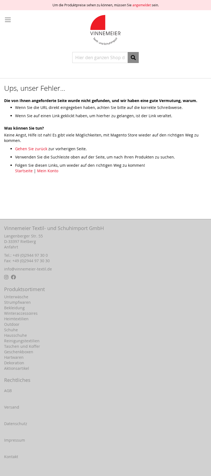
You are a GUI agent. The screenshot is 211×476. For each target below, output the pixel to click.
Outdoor (12, 324)
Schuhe (11, 329)
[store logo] (105, 30)
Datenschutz (15, 423)
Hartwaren (14, 357)
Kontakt (11, 456)
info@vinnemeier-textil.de (28, 269)
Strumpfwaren (17, 302)
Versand (11, 407)
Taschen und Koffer (22, 346)
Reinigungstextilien (22, 340)
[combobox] (100, 57)
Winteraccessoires (21, 313)
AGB (8, 390)
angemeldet (141, 5)
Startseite (24, 170)
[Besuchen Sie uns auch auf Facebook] (13, 277)
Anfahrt (11, 247)
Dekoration (14, 362)
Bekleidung (14, 307)
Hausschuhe (15, 335)
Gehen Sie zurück (31, 148)
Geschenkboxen (18, 351)
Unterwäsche (16, 296)
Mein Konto (47, 170)
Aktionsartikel (16, 368)
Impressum (14, 440)
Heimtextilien (16, 318)
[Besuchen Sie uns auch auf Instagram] (7, 277)
